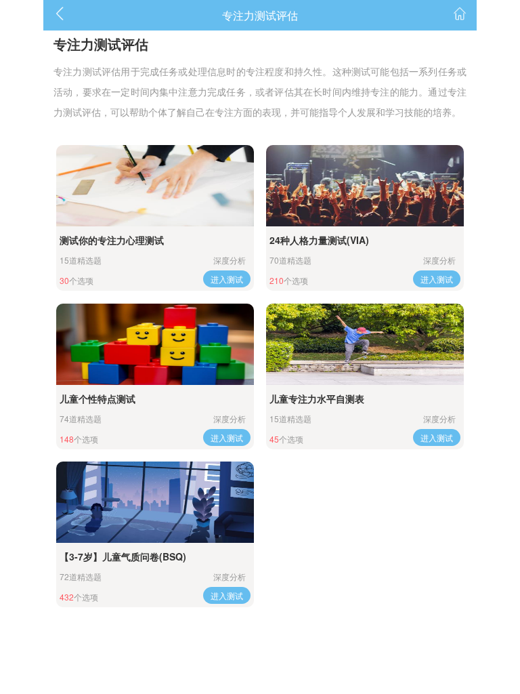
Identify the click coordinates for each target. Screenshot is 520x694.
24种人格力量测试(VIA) (319, 240)
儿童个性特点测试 (97, 398)
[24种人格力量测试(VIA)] (364, 185)
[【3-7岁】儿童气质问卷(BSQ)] (154, 502)
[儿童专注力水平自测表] (364, 344)
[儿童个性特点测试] (154, 344)
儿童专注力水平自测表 (316, 398)
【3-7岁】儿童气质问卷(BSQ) (123, 556)
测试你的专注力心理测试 (112, 240)
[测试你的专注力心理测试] (154, 185)
